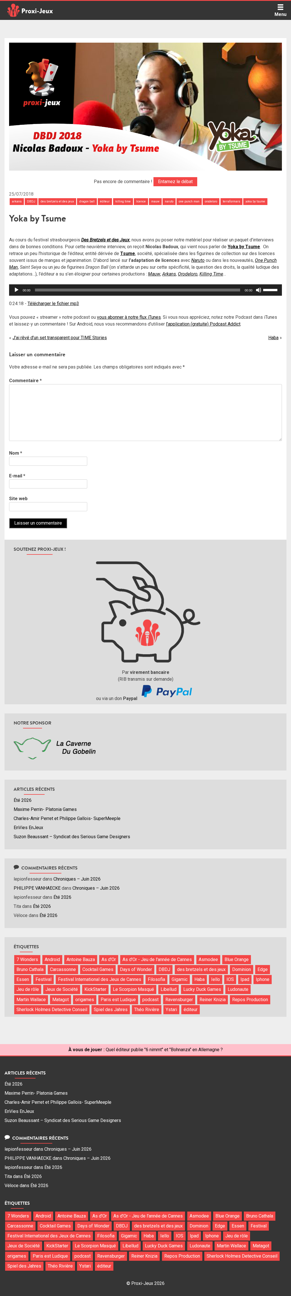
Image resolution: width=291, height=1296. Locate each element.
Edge (262, 969)
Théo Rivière (146, 1009)
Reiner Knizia (212, 999)
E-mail (17, 476)
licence (141, 201)
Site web (18, 498)
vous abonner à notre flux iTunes (129, 317)
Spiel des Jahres (111, 1009)
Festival (43, 979)
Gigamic (180, 979)
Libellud (168, 989)
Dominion (241, 969)
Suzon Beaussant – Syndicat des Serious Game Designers (72, 836)
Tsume (127, 253)
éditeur (105, 201)
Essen (22, 979)
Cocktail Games (97, 969)
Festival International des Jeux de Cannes (99, 979)
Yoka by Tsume (244, 246)
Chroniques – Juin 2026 (77, 879)
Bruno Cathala (29, 969)
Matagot (60, 999)
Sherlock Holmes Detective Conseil (51, 1009)
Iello (215, 979)
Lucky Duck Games (202, 989)
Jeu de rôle (27, 989)
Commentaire (25, 380)
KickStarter (95, 989)
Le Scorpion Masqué (133, 989)
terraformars (231, 201)
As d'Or (108, 959)
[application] (145, 290)
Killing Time (211, 274)
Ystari (171, 1009)
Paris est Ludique (118, 999)
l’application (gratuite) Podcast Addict (203, 324)
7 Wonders (27, 959)
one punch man (189, 201)
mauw (155, 201)
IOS (230, 979)
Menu (280, 14)
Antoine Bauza (80, 959)
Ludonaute (238, 989)
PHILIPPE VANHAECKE (37, 888)
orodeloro (211, 201)
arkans (17, 201)
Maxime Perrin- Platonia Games (45, 809)
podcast (150, 999)
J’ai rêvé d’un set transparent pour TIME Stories (60, 337)
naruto (169, 201)
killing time (123, 201)
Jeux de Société (61, 989)
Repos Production (250, 999)
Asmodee (208, 959)
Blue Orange (237, 959)
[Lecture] (16, 290)
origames (84, 999)
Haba (273, 337)
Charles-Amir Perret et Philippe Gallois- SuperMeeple (67, 818)
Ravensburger (179, 999)
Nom (15, 453)
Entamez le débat (175, 181)
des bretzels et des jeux (57, 201)
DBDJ (31, 201)
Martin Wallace (31, 999)
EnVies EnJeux (28, 827)
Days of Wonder (136, 969)
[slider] (271, 289)
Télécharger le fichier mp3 (53, 303)
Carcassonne (63, 969)
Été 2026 (23, 800)
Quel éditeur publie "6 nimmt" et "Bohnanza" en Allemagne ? (164, 1049)
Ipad (244, 979)
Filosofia (156, 979)
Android (52, 959)
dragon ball (87, 201)
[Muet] (258, 290)
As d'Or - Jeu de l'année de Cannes (157, 959)
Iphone (262, 979)
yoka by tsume (255, 201)
